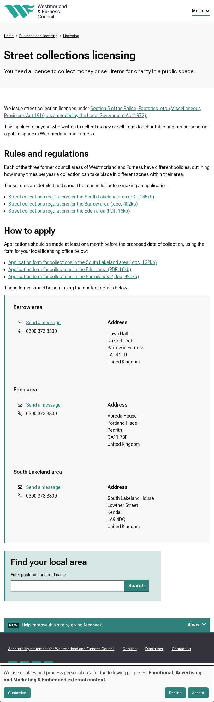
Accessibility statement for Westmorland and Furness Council (61, 649)
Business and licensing (38, 36)
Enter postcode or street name (38, 574)
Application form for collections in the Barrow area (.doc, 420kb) (73, 276)
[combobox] (67, 586)
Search (136, 585)
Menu (197, 10)
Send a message (43, 322)
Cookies (130, 649)
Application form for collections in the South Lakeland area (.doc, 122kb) (82, 262)
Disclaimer (154, 649)
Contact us (181, 649)
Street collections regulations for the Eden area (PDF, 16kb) (69, 211)
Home (9, 36)
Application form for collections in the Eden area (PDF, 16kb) (69, 269)
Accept (198, 693)
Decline (175, 693)
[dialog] (107, 684)
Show (193, 624)
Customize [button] (17, 693)
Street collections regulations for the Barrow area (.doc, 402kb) (73, 204)
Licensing (71, 36)
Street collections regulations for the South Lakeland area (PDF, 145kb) (81, 196)
